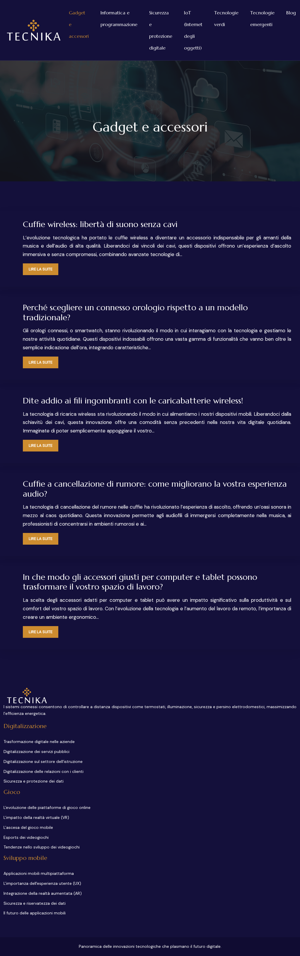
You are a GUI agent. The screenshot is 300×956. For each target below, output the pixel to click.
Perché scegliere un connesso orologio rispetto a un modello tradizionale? (135, 312)
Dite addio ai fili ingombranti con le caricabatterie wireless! (133, 401)
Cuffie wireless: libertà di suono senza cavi (100, 224)
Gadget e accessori (79, 24)
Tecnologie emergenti (262, 18)
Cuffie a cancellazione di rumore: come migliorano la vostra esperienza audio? (155, 489)
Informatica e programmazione (118, 18)
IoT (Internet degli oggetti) (193, 30)
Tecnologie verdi (226, 18)
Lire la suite (40, 269)
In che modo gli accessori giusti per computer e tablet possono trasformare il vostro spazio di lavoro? (140, 582)
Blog (291, 13)
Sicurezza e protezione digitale (160, 30)
